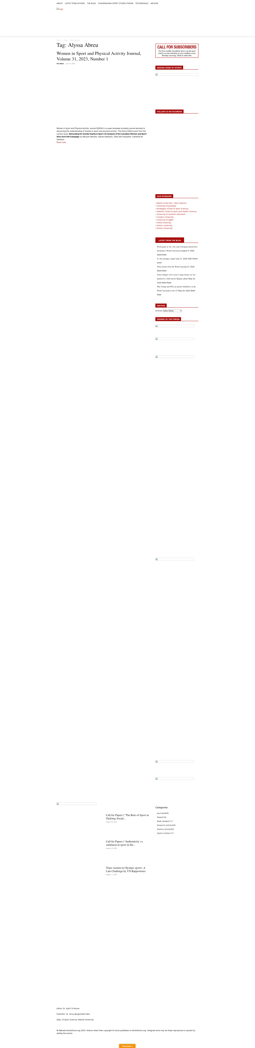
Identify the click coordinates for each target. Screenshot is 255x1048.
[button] (161, 3)
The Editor (60, 64)
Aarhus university (164, 225)
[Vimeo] (193, 3)
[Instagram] (187, 3)
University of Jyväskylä (166, 206)
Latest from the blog (170, 240)
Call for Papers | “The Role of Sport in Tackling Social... (127, 816)
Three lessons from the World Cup (170, 266)
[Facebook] (184, 3)
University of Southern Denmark (171, 214)
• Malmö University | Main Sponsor (171, 203)
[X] (190, 3)
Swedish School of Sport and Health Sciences (177, 211)
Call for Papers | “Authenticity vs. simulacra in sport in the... (124, 843)
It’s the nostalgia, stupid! (166, 258)
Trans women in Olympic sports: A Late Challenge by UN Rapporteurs (126, 869)
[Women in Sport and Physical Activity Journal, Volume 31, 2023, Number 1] (103, 96)
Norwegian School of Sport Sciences (172, 208)
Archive (158, 310)
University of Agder (165, 220)
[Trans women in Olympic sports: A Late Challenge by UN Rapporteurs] (127, 859)
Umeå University (164, 222)
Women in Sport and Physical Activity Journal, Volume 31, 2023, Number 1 (99, 56)
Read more (61, 142)
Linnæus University (165, 217)
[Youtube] (196, 3)
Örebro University (164, 228)
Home (59, 40)
